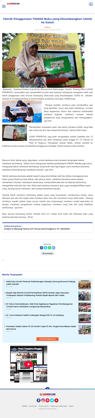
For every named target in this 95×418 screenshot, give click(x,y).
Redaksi (25, 406)
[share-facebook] (41, 247)
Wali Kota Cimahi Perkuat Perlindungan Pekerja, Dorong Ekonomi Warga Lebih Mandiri (40, 282)
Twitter (53, 403)
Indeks (70, 406)
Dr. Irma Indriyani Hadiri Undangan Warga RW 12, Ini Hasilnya (35, 315)
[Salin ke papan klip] (53, 247)
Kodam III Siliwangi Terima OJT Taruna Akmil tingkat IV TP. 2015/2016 (37, 229)
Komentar (49, 253)
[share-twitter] (45, 247)
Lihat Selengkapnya (47, 339)
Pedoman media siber (58, 406)
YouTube (58, 403)
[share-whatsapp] (49, 247)
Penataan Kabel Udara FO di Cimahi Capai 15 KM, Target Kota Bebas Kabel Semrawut (41, 327)
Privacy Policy (43, 406)
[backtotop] (47, 389)
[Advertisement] (66, 367)
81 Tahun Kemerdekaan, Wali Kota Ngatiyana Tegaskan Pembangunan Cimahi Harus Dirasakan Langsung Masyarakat (39, 305)
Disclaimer (33, 406)
